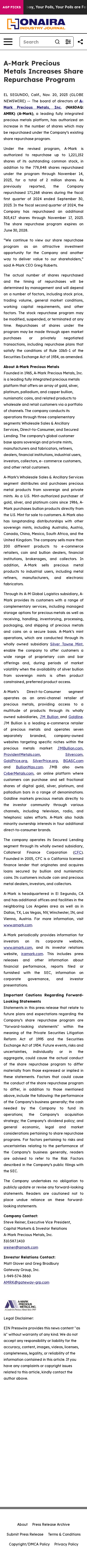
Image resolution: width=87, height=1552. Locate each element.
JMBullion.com (70, 748)
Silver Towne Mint (66, 644)
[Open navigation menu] (8, 41)
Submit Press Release (25, 1534)
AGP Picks (12, 7)
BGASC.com (73, 760)
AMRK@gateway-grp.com (26, 1282)
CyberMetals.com (18, 773)
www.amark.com (18, 925)
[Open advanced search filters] (68, 42)
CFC (77, 852)
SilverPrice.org (45, 760)
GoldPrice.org (15, 760)
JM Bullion (50, 717)
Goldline (75, 717)
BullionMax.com (29, 767)
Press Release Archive (51, 1524)
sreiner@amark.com (21, 1247)
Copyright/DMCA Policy (29, 1544)
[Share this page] (80, 41)
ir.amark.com (32, 953)
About (22, 1524)
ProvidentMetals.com (22, 754)
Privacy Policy (66, 1544)
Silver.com (74, 754)
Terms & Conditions (64, 1534)
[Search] (57, 42)
